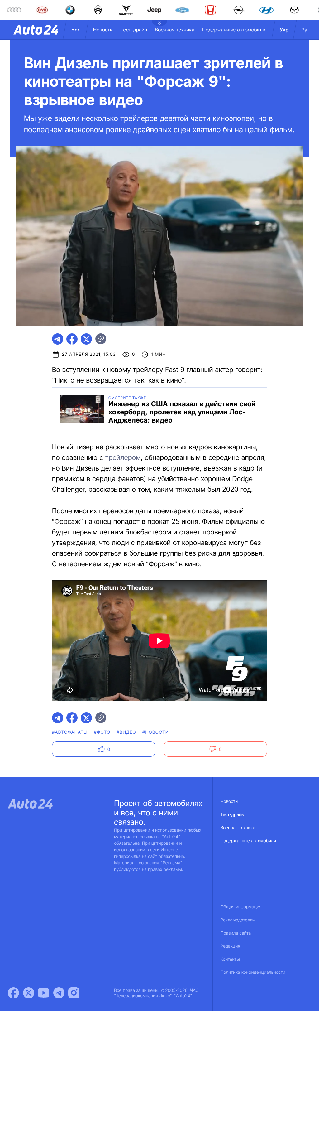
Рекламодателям (238, 920)
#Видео (126, 732)
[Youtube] (43, 992)
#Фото (102, 732)
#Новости (155, 732)
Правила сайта (236, 933)
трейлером (123, 458)
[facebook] (72, 339)
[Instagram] (73, 992)
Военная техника (174, 30)
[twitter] (86, 339)
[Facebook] (13, 992)
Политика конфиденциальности (253, 972)
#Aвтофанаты (70, 732)
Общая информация (241, 907)
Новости (103, 30)
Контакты (230, 959)
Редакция (230, 946)
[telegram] (57, 339)
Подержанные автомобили (233, 30)
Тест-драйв (134, 30)
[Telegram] (58, 992)
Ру (304, 30)
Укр (284, 30)
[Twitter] (28, 992)
